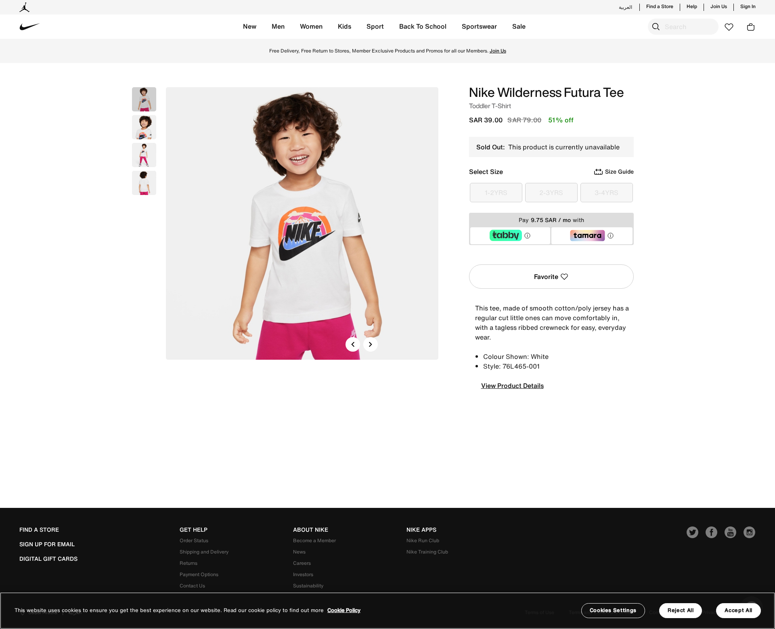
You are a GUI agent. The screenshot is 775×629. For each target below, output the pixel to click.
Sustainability (308, 585)
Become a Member (314, 540)
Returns (188, 563)
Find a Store (659, 6)
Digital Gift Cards (48, 558)
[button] (249, 27)
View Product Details (512, 385)
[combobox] (683, 27)
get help (193, 529)
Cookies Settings (613, 610)
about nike (310, 529)
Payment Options (199, 574)
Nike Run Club (422, 540)
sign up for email (47, 544)
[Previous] (353, 344)
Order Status (194, 540)
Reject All (681, 610)
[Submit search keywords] (656, 27)
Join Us (718, 6)
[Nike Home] (29, 26)
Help (692, 6)
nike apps (421, 529)
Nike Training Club (427, 551)
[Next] (370, 344)
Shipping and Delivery (204, 551)
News (299, 551)
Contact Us (192, 585)
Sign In (748, 6)
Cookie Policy (343, 610)
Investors (303, 574)
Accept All (738, 610)
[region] (387, 610)
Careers (302, 563)
